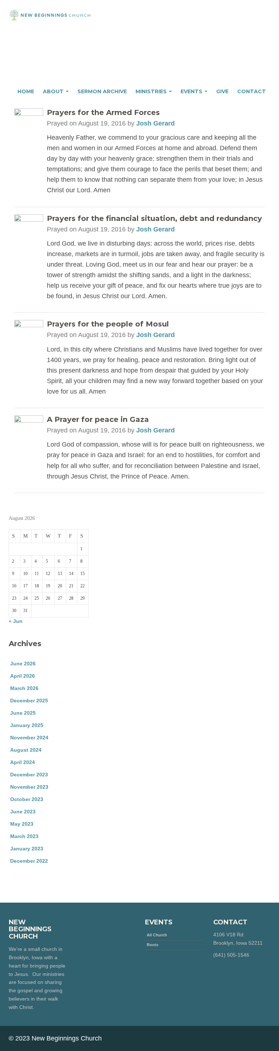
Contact (251, 91)
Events (192, 91)
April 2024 (22, 762)
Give (222, 91)
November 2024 (29, 737)
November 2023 (29, 787)
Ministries (152, 91)
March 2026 (24, 688)
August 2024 (25, 750)
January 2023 (26, 848)
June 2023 (23, 811)
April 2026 (22, 676)
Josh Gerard (155, 123)
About (54, 91)
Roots (152, 945)
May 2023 (21, 824)
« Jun (16, 621)
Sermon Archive (102, 91)
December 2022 (29, 861)
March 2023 (24, 836)
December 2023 (29, 774)
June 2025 (23, 713)
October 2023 (26, 799)
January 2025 (26, 725)
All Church (157, 935)
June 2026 (23, 663)
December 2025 (29, 700)
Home (25, 91)
